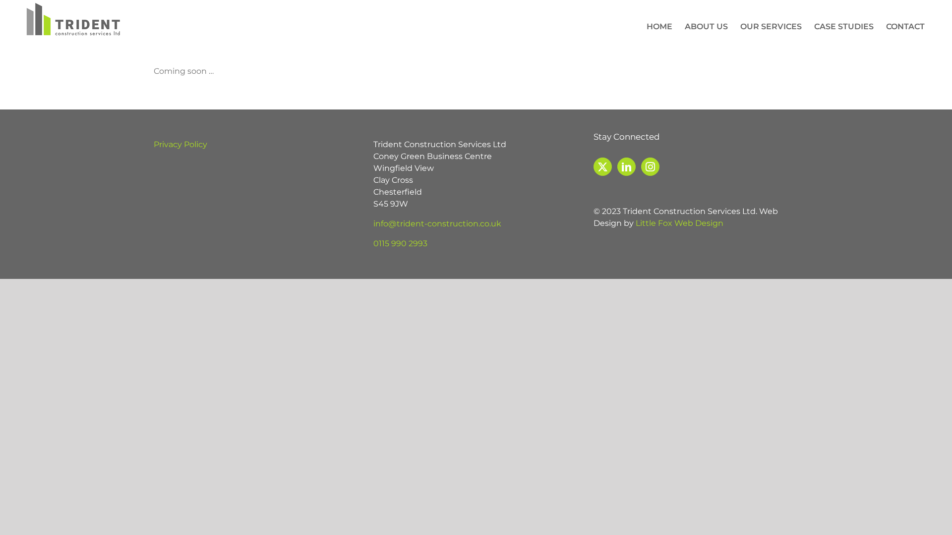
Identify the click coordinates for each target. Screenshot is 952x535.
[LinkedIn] (626, 167)
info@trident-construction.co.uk (437, 223)
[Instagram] (650, 167)
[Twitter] (603, 167)
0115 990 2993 (400, 243)
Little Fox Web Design (679, 223)
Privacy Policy (180, 144)
